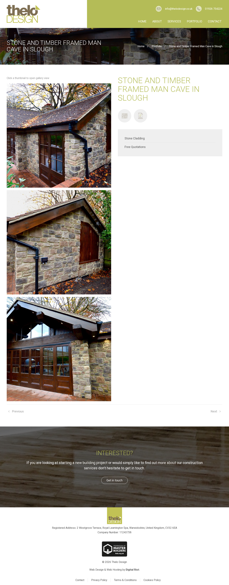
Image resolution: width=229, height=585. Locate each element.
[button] (59, 135)
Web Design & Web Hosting (105, 569)
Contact (214, 21)
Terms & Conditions (125, 580)
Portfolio (194, 21)
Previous (18, 411)
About (157, 21)
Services (174, 21)
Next (214, 411)
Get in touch (114, 480)
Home (142, 21)
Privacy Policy (99, 580)
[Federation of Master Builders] (114, 549)
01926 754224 (213, 8)
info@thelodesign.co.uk (178, 8)
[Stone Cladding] (124, 116)
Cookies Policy (152, 580)
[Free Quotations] (140, 116)
